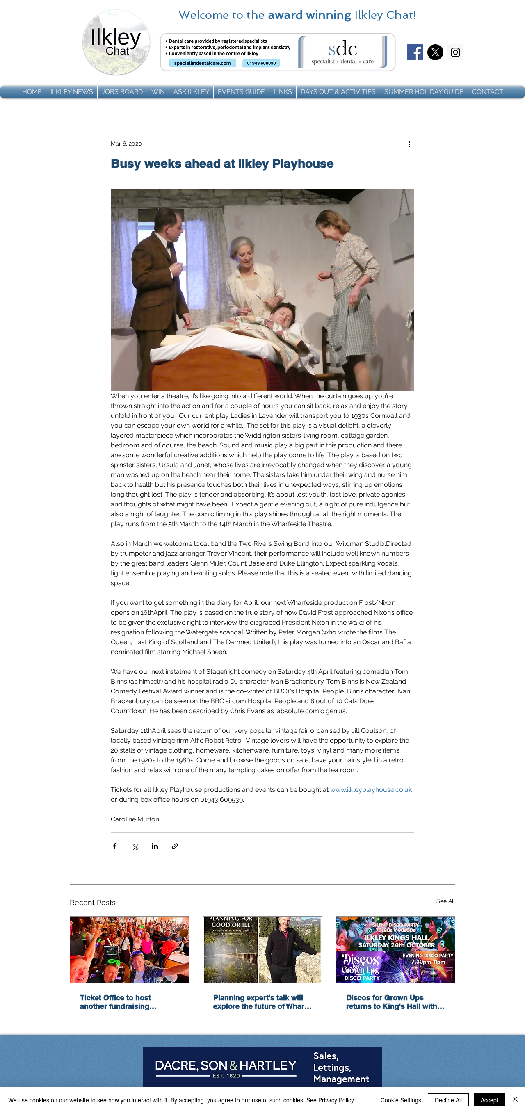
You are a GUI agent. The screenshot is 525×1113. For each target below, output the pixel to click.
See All (445, 901)
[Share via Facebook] (115, 846)
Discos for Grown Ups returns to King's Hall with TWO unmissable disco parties (391, 1001)
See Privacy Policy (330, 1100)
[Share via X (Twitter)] (135, 846)
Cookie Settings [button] (401, 1100)
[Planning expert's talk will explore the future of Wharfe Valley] (262, 950)
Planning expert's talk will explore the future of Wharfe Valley (262, 1001)
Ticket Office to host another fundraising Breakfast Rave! (115, 1001)
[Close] (515, 1099)
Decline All (448, 1100)
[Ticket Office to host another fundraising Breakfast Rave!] (129, 950)
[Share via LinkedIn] (155, 846)
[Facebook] (415, 52)
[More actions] (409, 143)
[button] (71, 92)
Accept (489, 1100)
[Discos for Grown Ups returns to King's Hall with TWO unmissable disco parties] (395, 950)
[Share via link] (175, 846)
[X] (435, 52)
